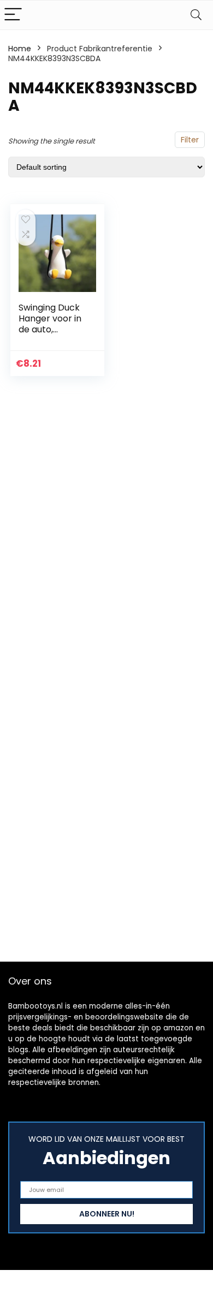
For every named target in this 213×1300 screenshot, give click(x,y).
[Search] (196, 15)
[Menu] (13, 15)
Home (19, 48)
